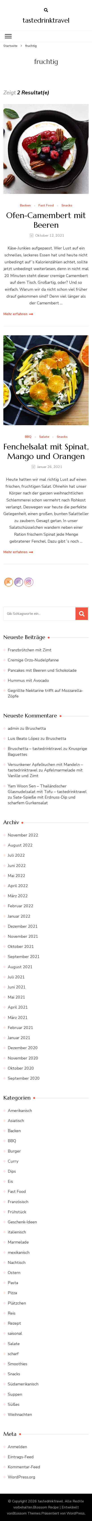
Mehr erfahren (15, 314)
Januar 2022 (19, 916)
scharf (13, 1353)
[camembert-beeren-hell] (46, 149)
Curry (13, 1161)
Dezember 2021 (23, 926)
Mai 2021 (16, 997)
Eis (10, 1181)
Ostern (14, 1272)
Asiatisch (16, 1120)
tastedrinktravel (46, 20)
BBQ (28, 437)
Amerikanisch (20, 1110)
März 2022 (18, 896)
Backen (25, 205)
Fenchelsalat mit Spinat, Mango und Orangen (46, 451)
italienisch (17, 1232)
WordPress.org (21, 1477)
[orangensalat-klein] (46, 380)
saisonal (15, 1333)
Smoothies (17, 1364)
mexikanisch (18, 1252)
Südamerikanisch (23, 1384)
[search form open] (46, 10)
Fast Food (46, 205)
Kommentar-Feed (24, 1467)
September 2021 (24, 956)
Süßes (13, 1404)
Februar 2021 (20, 1027)
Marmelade (18, 1242)
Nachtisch (16, 1262)
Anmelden (17, 1447)
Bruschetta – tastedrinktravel (35, 748)
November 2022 (23, 835)
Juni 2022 (17, 865)
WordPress (76, 1513)
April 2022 (18, 885)
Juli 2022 (16, 855)
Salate (44, 437)
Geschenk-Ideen (22, 1222)
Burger (14, 1151)
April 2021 (18, 1007)
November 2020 (23, 1058)
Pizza (12, 1293)
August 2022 (20, 845)
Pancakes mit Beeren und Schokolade (42, 670)
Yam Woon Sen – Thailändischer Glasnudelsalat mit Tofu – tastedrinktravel (47, 788)
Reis (11, 1313)
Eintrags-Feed (21, 1457)
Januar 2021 (19, 1037)
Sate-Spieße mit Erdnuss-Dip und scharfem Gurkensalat (41, 800)
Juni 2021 (17, 987)
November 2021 (23, 936)
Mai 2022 (16, 875)
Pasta (13, 1282)
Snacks (66, 205)
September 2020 (24, 1078)
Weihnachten (20, 1414)
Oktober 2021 (21, 946)
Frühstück (17, 1212)
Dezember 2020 (23, 1048)
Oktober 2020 (21, 1068)
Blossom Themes (27, 1513)
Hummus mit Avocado (28, 680)
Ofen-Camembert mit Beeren (46, 220)
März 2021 (18, 1017)
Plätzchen (17, 1303)
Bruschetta (35, 728)
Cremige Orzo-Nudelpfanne (33, 660)
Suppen (15, 1394)
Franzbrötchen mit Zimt (29, 650)
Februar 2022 (20, 906)
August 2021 (20, 967)
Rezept (14, 1323)
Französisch (18, 1202)
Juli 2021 (16, 977)
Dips (12, 1171)
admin (13, 728)
